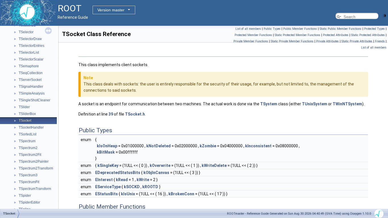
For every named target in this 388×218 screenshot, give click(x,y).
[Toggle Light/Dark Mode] (385, 15)
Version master (110, 10)
